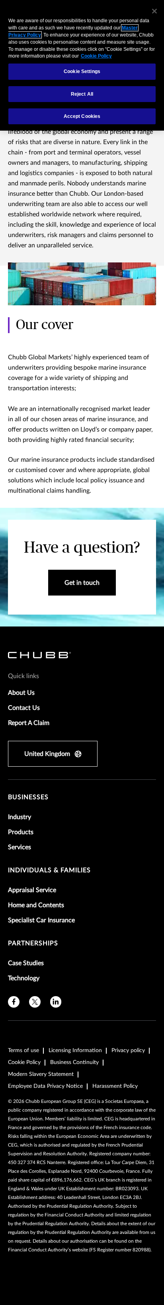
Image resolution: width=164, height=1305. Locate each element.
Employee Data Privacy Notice (45, 1086)
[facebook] (14, 1002)
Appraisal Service (32, 890)
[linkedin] (56, 1002)
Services (19, 847)
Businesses (28, 797)
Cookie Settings (82, 71)
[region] (82, 65)
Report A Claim (28, 723)
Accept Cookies (82, 116)
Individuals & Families (49, 870)
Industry (19, 817)
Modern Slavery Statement (41, 1074)
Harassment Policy (115, 1086)
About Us (21, 693)
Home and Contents (36, 905)
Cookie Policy (24, 1062)
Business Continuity (74, 1062)
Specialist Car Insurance (41, 920)
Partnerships (33, 943)
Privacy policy (128, 1050)
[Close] (154, 11)
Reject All (82, 94)
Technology (23, 978)
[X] (35, 1002)
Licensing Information (75, 1050)
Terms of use (23, 1050)
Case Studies (26, 963)
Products (20, 832)
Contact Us (24, 708)
